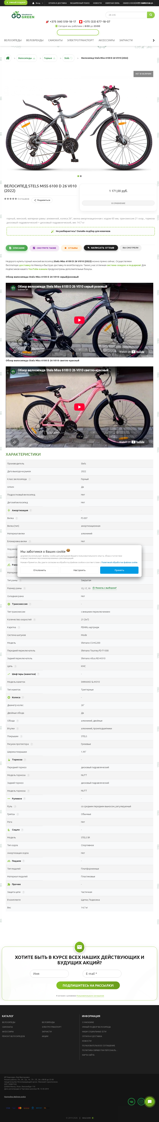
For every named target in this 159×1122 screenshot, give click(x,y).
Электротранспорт (51, 1027)
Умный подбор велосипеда (96, 1027)
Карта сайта (88, 1055)
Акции (45, 1036)
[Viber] (92, 32)
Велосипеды (8, 1022)
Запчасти (47, 1032)
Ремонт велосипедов (13, 1036)
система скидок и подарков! (124, 265)
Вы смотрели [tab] (130, 248)
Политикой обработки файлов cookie (119, 562)
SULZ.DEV (86, 1118)
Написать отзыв (102, 247)
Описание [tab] (19, 248)
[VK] (77, 32)
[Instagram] (70, 32)
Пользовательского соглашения (90, 996)
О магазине (88, 1022)
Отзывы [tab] (73, 248)
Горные (48, 58)
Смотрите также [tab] (46, 248)
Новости (86, 1041)
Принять (119, 570)
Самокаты (7, 1027)
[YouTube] (63, 32)
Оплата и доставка (92, 1036)
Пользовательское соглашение (98, 1046)
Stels (66, 58)
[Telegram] (85, 32)
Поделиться (43, 200)
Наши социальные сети (94, 1032)
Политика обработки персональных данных (101, 1050)
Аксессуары (8, 1032)
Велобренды (48, 1022)
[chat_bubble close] (149, 1101)
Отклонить (39, 570)
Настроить (79, 570)
